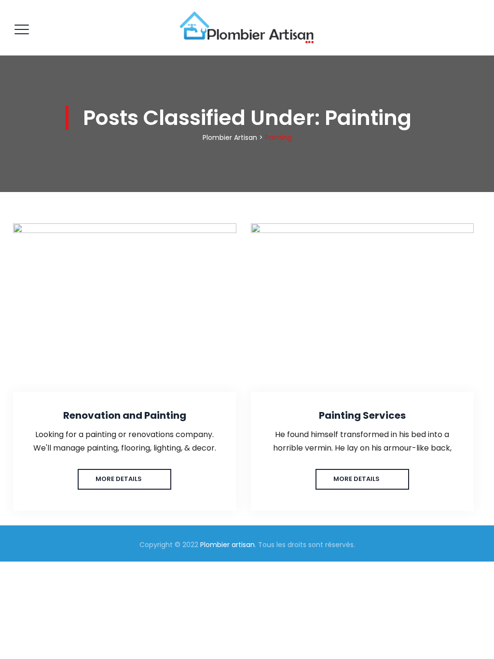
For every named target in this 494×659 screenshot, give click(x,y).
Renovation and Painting (124, 415)
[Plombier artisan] (246, 27)
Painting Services (362, 415)
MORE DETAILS (119, 478)
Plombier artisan (227, 544)
